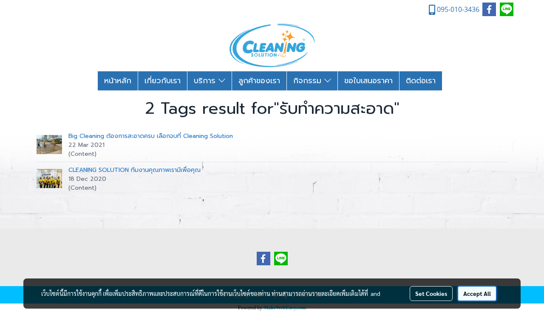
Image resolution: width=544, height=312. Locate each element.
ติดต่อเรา (421, 81)
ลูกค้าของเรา (259, 81)
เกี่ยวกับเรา (162, 81)
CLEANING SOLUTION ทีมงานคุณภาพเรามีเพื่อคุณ (134, 170)
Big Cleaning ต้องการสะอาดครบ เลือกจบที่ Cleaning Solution (150, 136)
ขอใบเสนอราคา (368, 81)
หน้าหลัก (117, 81)
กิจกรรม (308, 81)
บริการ (206, 81)
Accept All (477, 293)
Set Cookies (431, 293)
